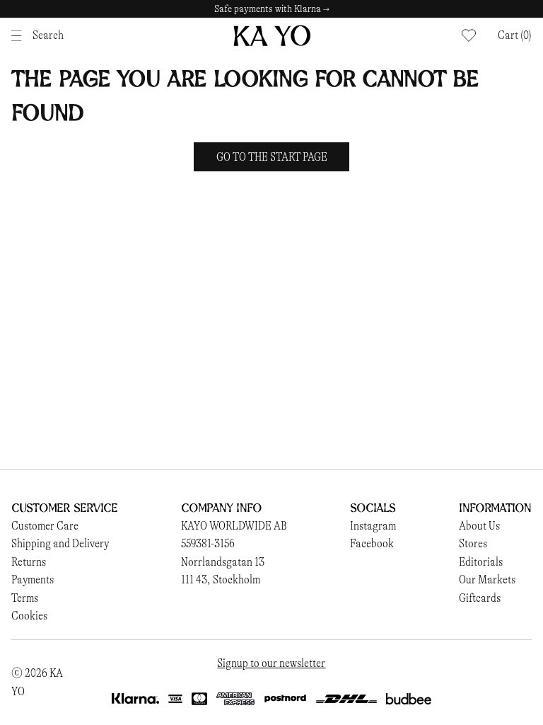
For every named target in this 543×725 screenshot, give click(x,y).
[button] (515, 35)
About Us (479, 525)
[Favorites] (469, 35)
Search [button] (48, 35)
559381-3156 (208, 543)
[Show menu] (20, 35)
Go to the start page (271, 157)
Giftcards (480, 598)
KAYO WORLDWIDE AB (234, 525)
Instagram (373, 525)
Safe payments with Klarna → (271, 9)
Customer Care (44, 525)
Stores (473, 543)
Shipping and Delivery (60, 543)
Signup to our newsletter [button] (271, 663)
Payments (32, 579)
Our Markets (487, 579)
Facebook (372, 543)
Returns (28, 562)
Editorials (481, 562)
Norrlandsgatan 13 (222, 562)
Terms (24, 598)
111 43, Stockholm (220, 579)
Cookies (29, 615)
